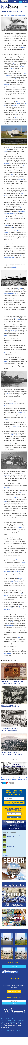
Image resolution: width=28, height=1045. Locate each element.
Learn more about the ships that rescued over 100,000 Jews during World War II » (14, 778)
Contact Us (12, 1022)
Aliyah (4, 15)
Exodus (23, 15)
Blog (2, 1020)
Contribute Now (14, 817)
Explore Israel (22, 1018)
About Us (7, 1018)
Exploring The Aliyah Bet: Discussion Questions (10, 729)
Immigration (19, 15)
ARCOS (9, 1030)
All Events (5, 855)
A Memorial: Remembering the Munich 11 (13, 835)
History (8, 15)
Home (2, 787)
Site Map (19, 1022)
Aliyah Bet (17, 787)
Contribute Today (14, 991)
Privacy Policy (4, 1022)
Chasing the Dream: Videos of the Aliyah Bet (10, 706)
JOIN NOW (17, 828)
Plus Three (19, 1030)
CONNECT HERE (14, 825)
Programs (14, 1018)
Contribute (21, 1020)
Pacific (5, 151)
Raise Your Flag (10, 840)
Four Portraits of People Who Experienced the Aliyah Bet (12, 682)
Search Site (14, 966)
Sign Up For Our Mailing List (14, 802)
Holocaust (13, 15)
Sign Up (14, 1003)
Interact (15, 1020)
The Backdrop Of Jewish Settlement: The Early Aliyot (11, 753)
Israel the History (9, 787)
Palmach (6, 415)
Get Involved (8, 1020)
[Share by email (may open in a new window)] (10, 783)
